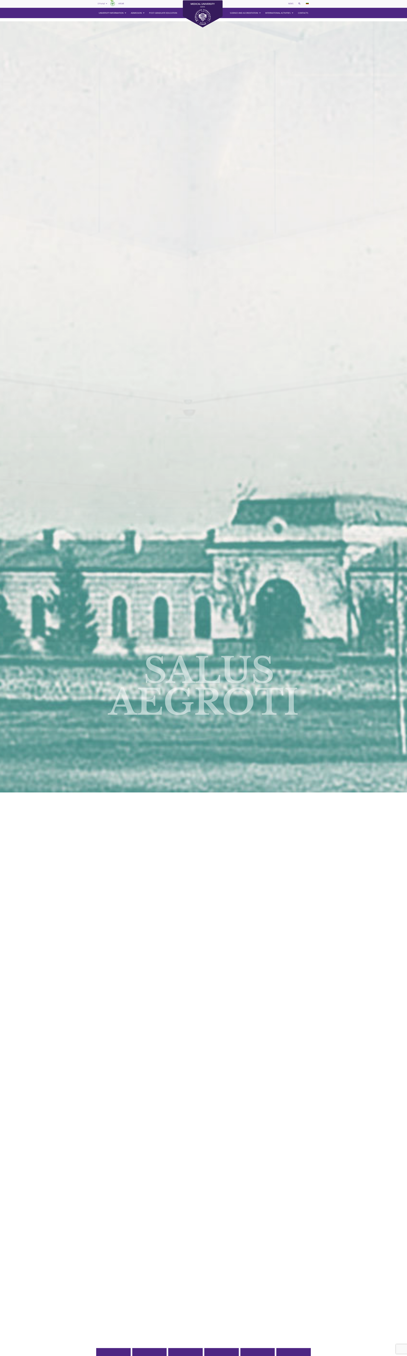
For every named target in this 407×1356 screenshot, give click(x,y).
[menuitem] (307, 3)
